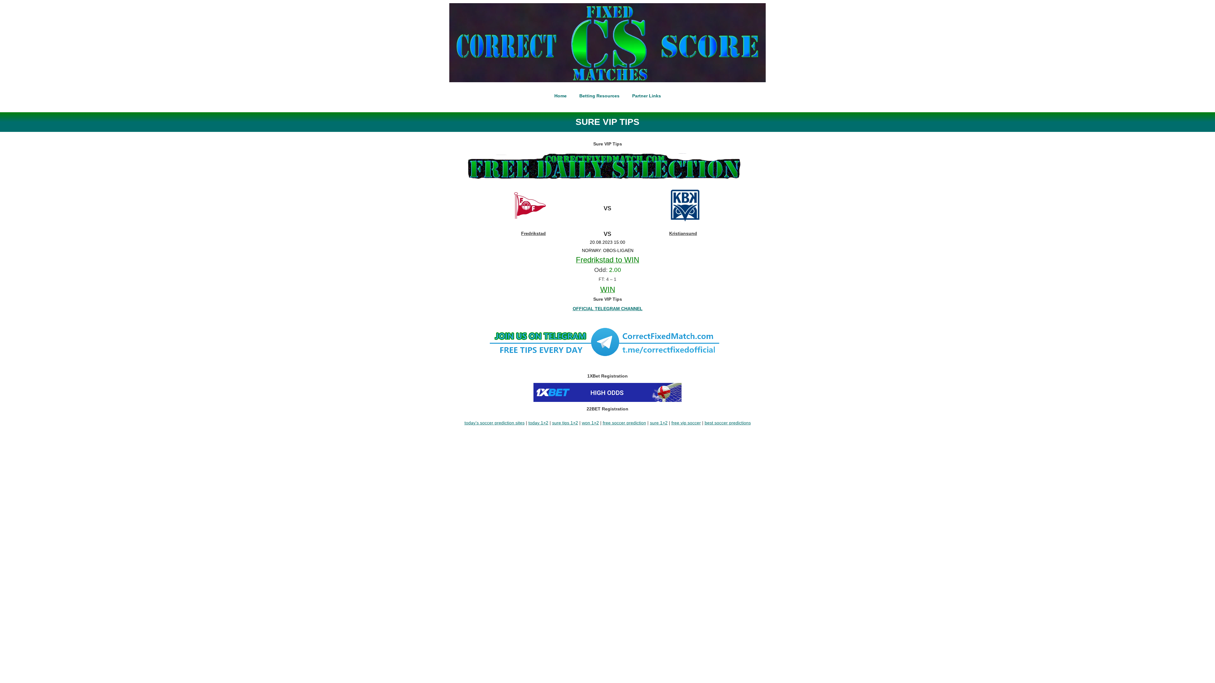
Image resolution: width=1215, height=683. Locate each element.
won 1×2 (590, 422)
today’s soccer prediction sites (494, 422)
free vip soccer (686, 422)
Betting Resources (599, 95)
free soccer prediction (624, 422)
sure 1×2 (659, 422)
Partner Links (646, 95)
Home (560, 95)
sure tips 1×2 (565, 422)
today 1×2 (538, 422)
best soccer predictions (728, 422)
